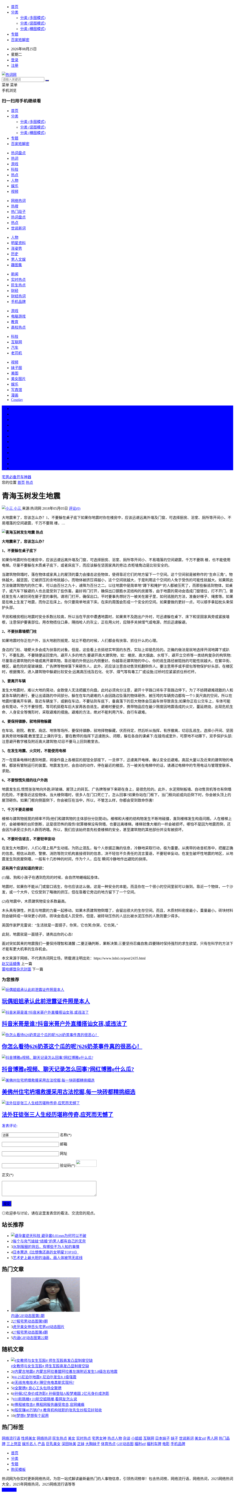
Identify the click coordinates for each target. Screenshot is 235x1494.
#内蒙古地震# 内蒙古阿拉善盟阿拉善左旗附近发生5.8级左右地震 (65, 1372)
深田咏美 (69, 1444)
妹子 (174, 1438)
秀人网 (212, 1438)
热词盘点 (18, 153)
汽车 (14, 348)
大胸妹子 (92, 1444)
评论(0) (74, 508)
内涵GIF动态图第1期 (28, 1316)
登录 (14, 60)
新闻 (14, 274)
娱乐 (14, 186)
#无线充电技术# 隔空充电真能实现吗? (43, 1383)
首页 (14, 7)
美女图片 (18, 379)
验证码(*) (67, 1165)
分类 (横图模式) (32, 29)
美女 (14, 453)
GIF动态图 (125, 1444)
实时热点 (18, 280)
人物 (14, 180)
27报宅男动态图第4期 (30, 1332)
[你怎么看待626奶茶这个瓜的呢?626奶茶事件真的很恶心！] (117, 1034)
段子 (14, 442)
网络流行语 (11, 1438)
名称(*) (65, 1135)
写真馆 (16, 390)
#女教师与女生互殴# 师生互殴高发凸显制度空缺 (50, 1366)
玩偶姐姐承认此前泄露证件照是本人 (46, 1001)
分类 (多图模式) (32, 18)
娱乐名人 (29, 1444)
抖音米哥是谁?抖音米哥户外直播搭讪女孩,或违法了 (64, 1024)
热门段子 (18, 212)
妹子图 (16, 368)
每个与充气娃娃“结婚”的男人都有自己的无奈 (49, 1241)
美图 (14, 373)
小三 (17, 508)
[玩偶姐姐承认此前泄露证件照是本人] (117, 989)
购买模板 (18, 1470)
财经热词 (18, 296)
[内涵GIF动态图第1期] (122, 1295)
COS (14, 468)
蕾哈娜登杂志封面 (16, 969)
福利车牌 (154, 1444)
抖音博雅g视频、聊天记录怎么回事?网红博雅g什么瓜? (68, 1069)
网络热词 (18, 201)
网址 (63, 1153)
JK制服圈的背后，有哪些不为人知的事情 (46, 1247)
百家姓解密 (20, 40)
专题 (14, 34)
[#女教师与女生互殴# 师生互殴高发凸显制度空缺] (122, 1360)
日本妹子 (162, 1438)
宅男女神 (99, 1438)
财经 (14, 291)
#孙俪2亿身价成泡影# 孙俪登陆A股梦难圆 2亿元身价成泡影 (61, 1394)
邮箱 (63, 1144)
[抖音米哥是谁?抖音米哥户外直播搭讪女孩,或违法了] (117, 1012)
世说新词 (18, 228)
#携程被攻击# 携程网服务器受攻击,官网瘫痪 (48, 1405)
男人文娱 (18, 259)
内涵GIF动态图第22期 (30, 1338)
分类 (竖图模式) (32, 23)
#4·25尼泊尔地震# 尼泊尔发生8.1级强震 (44, 1377)
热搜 (14, 206)
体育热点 (108, 1444)
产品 (41, 1444)
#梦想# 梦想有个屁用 (32, 1416)
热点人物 (114, 1438)
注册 (14, 65)
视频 (14, 191)
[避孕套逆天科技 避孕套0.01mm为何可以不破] (122, 1235)
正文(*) (7, 1175)
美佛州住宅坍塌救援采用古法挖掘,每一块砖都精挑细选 (68, 1092)
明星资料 (18, 243)
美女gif (200, 1438)
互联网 (16, 342)
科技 (14, 169)
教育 (14, 322)
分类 (14, 12)
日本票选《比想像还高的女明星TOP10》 (46, 1252)
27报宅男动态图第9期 (30, 1321)
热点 (14, 175)
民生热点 (18, 285)
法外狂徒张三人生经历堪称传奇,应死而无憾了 (57, 1115)
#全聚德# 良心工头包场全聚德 (37, 1388)
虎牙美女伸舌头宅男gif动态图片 (38, 1327)
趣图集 (16, 265)
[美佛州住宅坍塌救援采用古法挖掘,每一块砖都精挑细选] (117, 1080)
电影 (166, 1444)
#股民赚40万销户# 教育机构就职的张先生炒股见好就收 (57, 1410)
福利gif (140, 1444)
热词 (14, 158)
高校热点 (18, 327)
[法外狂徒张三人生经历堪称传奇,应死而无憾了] (117, 1102)
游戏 (14, 164)
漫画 (14, 395)
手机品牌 (18, 302)
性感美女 (28, 1438)
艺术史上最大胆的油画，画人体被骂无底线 (48, 1258)
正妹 (80, 1444)
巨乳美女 (53, 1444)
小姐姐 (136, 1438)
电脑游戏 (18, 316)
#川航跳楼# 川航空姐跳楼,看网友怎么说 (45, 1399)
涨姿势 (16, 248)
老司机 (16, 353)
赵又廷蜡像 (11, 964)
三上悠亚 (13, 1444)
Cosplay (17, 400)
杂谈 (126, 1438)
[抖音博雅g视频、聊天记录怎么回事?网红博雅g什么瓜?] (117, 1057)
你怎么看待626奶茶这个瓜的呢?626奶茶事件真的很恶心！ (72, 1046)
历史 (14, 254)
